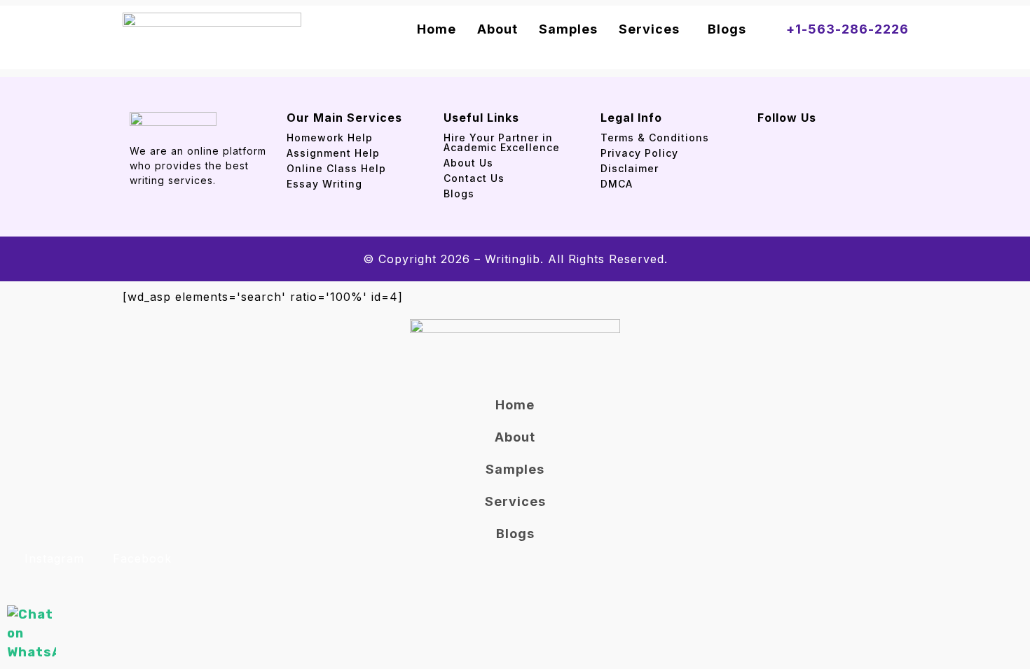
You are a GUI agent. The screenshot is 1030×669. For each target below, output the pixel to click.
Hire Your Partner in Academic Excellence (503, 142)
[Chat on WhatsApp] (31, 633)
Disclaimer (629, 168)
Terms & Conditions (654, 137)
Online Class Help (336, 168)
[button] (652, 29)
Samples (568, 29)
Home (436, 29)
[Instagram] (789, 135)
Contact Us (474, 178)
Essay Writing (324, 184)
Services (649, 29)
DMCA (616, 184)
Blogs (727, 29)
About (497, 29)
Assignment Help (333, 153)
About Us (468, 163)
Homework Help (330, 137)
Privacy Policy (639, 153)
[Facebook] (763, 135)
